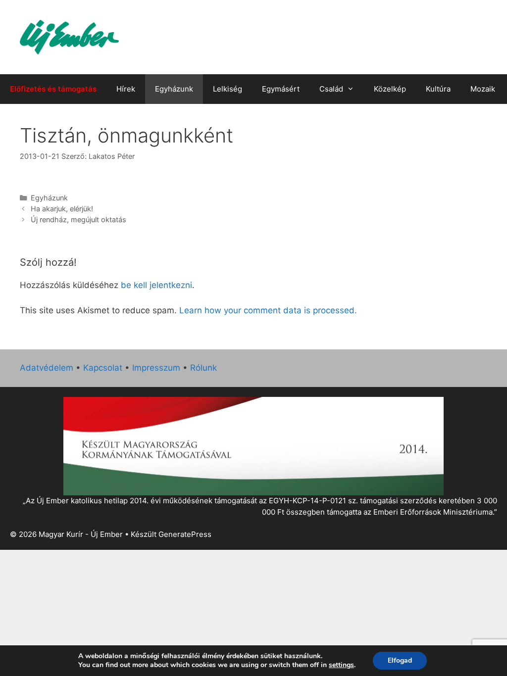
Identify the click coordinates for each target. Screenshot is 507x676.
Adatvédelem (46, 368)
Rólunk (203, 368)
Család (331, 89)
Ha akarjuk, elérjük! (62, 208)
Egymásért (281, 89)
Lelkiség (227, 89)
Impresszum (156, 368)
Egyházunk (174, 89)
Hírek (125, 89)
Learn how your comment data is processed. (268, 310)
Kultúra (438, 89)
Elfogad (400, 660)
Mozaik (482, 89)
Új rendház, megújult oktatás (78, 219)
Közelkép (390, 89)
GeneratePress (184, 534)
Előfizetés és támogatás (53, 89)
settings (341, 665)
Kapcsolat (102, 368)
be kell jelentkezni (156, 285)
